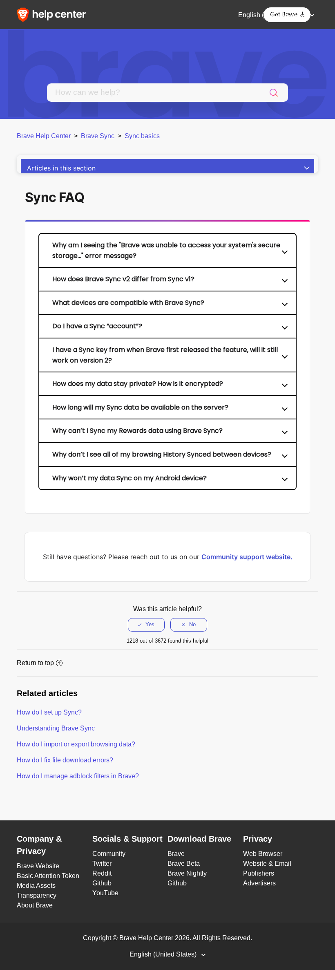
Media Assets (36, 885)
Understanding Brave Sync (56, 728)
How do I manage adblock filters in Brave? (78, 776)
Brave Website (38, 865)
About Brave (35, 905)
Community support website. (247, 557)
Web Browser (262, 853)
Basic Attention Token (48, 875)
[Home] (54, 14)
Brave (176, 853)
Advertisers (259, 883)
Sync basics (142, 135)
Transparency (36, 895)
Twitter (102, 863)
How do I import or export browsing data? (76, 744)
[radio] (146, 624)
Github (102, 883)
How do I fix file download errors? (65, 760)
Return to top (35, 662)
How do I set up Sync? (49, 712)
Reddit (102, 873)
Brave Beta (184, 863)
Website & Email (267, 863)
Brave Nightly (187, 873)
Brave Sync (97, 135)
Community (108, 853)
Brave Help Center (44, 135)
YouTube (105, 892)
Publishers (258, 873)
